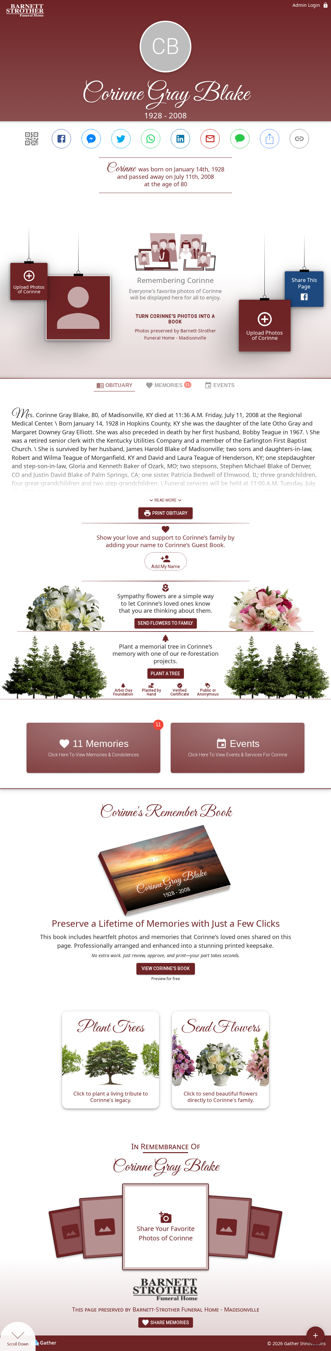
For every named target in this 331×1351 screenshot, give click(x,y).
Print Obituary (169, 513)
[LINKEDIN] (180, 138)
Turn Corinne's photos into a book (175, 319)
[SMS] (240, 138)
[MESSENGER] (91, 138)
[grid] (165, 296)
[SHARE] (269, 138)
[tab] (114, 385)
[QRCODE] (31, 138)
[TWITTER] (121, 138)
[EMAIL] (210, 138)
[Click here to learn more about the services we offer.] (165, 1290)
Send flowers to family (165, 623)
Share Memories (169, 1322)
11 (158, 724)
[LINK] (299, 138)
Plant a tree (165, 673)
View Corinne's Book (166, 968)
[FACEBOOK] (61, 138)
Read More (165, 500)
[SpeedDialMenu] (315, 1335)
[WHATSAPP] (150, 138)
